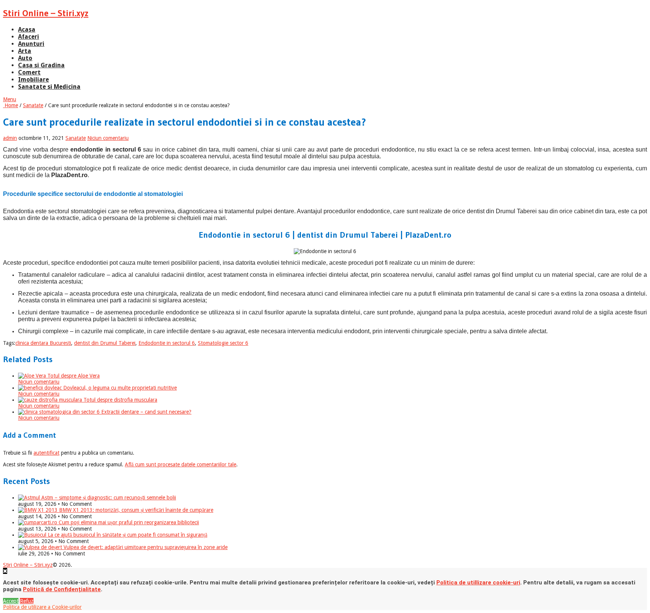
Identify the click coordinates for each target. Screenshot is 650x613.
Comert (29, 72)
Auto (25, 58)
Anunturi (31, 43)
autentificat (46, 453)
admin (10, 138)
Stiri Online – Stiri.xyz (45, 13)
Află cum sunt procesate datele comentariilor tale (180, 464)
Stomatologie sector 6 (223, 343)
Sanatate (33, 105)
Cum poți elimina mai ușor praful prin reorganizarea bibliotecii (128, 522)
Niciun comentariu (108, 138)
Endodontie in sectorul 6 (166, 343)
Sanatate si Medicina (49, 86)
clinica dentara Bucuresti (43, 343)
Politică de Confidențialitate (62, 589)
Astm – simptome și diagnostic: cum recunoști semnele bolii (108, 498)
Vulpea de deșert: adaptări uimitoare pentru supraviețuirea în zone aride (145, 547)
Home (10, 105)
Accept (10, 601)
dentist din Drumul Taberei (104, 343)
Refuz (26, 601)
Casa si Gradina (41, 65)
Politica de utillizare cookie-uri (478, 582)
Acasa (26, 29)
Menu (9, 99)
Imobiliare (33, 79)
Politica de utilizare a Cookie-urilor (42, 607)
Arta (24, 51)
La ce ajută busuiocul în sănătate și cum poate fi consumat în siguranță (126, 535)
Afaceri (28, 36)
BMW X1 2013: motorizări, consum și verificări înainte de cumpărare (135, 510)
